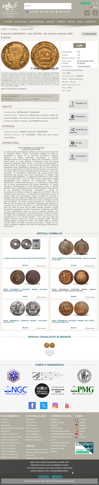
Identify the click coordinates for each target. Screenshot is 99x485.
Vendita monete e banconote (37, 449)
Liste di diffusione (32, 434)
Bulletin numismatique (9, 457)
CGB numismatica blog (9, 454)
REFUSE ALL (57, 477)
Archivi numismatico (8, 451)
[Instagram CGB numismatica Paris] (55, 405)
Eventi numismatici (8, 446)
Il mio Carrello (31, 425)
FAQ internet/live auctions (60, 431)
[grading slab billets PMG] (83, 390)
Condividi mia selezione (78, 130)
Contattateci (30, 419)
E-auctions (21, 22)
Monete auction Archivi (9, 440)
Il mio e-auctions (32, 428)
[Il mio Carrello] (87, 15)
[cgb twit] (93, 4)
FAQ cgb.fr (54, 425)
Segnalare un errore (78, 104)
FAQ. (16, 86)
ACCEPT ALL (44, 477)
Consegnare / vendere (78, 157)
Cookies (53, 451)
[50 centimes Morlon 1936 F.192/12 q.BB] (30, 69)
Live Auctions (6, 425)
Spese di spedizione (33, 437)
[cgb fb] (96, 4)
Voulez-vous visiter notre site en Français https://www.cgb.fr (49, 481)
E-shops (8, 22)
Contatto (90, 22)
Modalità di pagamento (34, 440)
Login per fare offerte (51, 73)
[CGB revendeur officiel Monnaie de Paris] (49, 390)
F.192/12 (35, 99)
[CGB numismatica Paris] (10, 17)
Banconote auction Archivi (11, 443)
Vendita (61, 22)
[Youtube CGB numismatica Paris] (67, 405)
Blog (80, 22)
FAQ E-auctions (56, 428)
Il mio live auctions (33, 431)
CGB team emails (57, 422)
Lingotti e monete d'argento (11, 437)
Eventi (71, 22)
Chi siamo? (54, 419)
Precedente (90, 34)
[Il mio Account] (95, 15)
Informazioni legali (57, 448)
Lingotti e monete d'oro (10, 434)
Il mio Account (31, 422)
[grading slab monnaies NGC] (16, 390)
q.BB (79, 45)
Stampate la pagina (77, 117)
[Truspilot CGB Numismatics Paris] (85, 4)
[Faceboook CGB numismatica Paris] (32, 405)
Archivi (50, 22)
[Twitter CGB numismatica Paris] (43, 405)
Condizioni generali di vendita (61, 434)
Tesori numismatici (8, 448)
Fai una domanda (75, 144)
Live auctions (36, 22)
